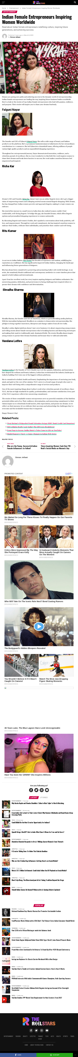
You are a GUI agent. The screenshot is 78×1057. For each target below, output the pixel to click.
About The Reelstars (36, 1045)
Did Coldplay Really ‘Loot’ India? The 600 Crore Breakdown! (31, 427)
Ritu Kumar (27, 260)
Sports (65, 1036)
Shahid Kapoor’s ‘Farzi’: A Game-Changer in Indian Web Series (31, 434)
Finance (40, 1036)
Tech (46, 1036)
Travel (72, 1036)
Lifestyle (33, 1036)
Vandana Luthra (8, 370)
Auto (52, 1036)
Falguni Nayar (32, 141)
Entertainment (8, 1036)
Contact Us (49, 1045)
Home (26, 1045)
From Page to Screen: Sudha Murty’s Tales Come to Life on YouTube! (34, 430)
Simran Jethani (15, 37)
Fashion (18, 1036)
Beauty (25, 1036)
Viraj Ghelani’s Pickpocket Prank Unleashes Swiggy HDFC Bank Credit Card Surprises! (41, 423)
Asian (40, 1039)
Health (58, 1036)
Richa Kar (25, 199)
